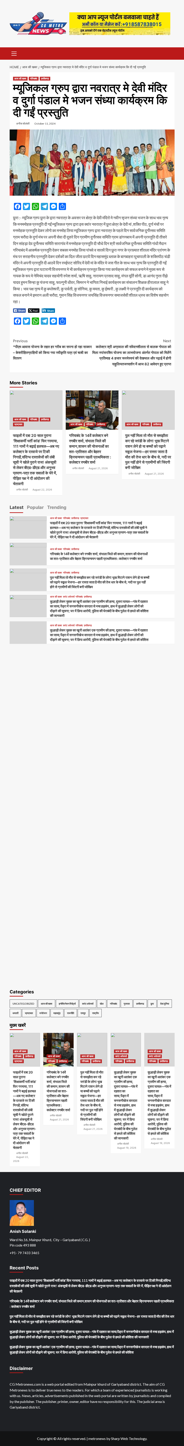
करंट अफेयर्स (68, 597)
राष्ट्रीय (95, 1013)
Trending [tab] (56, 507)
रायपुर (83, 1013)
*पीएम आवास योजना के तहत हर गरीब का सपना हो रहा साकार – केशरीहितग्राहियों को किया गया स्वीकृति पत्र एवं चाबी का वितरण (52, 349)
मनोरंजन (43, 1013)
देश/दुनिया (164, 1003)
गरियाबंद (33, 78)
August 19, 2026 (126, 1147)
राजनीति (70, 1013)
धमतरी (15, 1013)
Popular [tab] (35, 507)
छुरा (152, 1003)
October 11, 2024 (44, 123)
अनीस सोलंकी (23, 123)
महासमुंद (57, 1013)
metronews (97, 1438)
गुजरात (127, 1003)
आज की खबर (20, 78)
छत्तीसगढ (45, 78)
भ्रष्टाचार (18, 424)
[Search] (169, 53)
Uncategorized (23, 1003)
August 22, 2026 (42, 489)
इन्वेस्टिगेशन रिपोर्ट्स (67, 1003)
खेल (101, 1003)
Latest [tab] (17, 507)
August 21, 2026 (98, 468)
